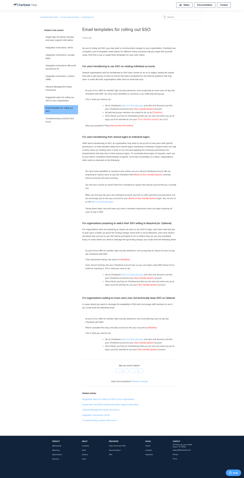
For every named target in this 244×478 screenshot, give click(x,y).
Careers (85, 455)
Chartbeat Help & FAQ (49, 17)
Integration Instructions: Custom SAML (60, 78)
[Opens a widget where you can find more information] (233, 473)
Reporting (56, 450)
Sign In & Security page (132, 105)
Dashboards (56, 446)
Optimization (57, 455)
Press (84, 459)
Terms (175, 459)
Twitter (148, 446)
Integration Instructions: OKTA (59, 47)
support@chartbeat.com (182, 450)
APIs (110, 455)
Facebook (149, 455)
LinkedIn (148, 450)
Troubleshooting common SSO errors (60, 120)
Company (85, 446)
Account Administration (70, 17)
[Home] (25, 5)
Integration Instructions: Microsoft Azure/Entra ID (61, 67)
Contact (224, 5)
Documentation (204, 5)
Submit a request (140, 381)
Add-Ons (55, 459)
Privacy (175, 454)
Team (84, 450)
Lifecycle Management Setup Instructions (59, 88)
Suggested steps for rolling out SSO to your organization (60, 99)
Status (186, 5)
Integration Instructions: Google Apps (60, 56)
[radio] (122, 371)
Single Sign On (88, 17)
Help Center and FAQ (117, 446)
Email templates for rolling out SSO (59, 109)
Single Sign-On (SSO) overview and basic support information (60, 39)
